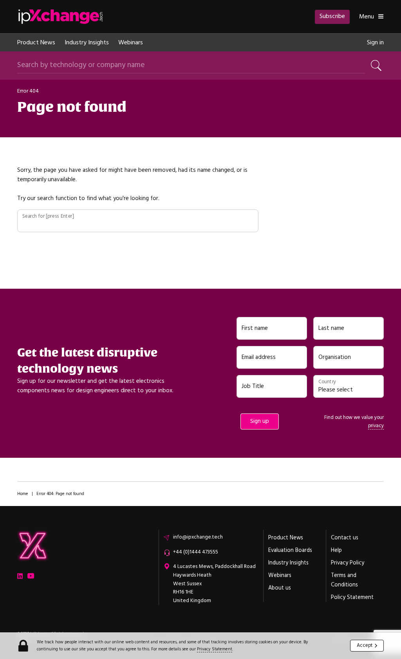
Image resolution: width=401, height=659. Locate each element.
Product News (36, 42)
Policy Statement (352, 597)
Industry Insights (87, 42)
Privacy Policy (347, 563)
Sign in (375, 42)
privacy (376, 425)
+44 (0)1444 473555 (195, 551)
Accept (364, 645)
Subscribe (332, 16)
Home (22, 494)
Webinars (130, 42)
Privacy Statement (214, 649)
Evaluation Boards (290, 550)
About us (279, 588)
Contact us (344, 538)
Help (336, 550)
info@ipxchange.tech (198, 537)
